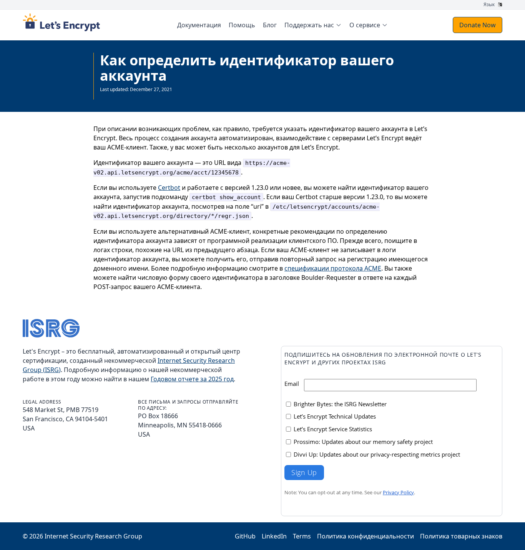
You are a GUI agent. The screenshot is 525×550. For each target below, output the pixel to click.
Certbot (169, 187)
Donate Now (477, 25)
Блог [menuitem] (270, 25)
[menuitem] (313, 25)
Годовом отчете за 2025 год (192, 379)
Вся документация (121, 95)
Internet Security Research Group (93, 536)
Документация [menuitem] (199, 25)
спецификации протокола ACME (332, 268)
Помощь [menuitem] (242, 25)
